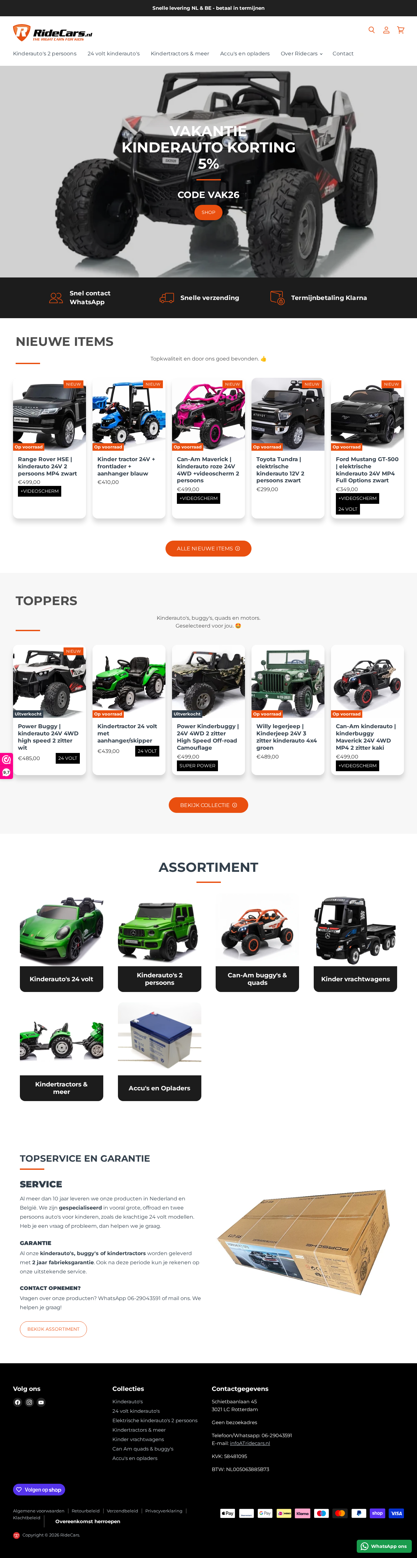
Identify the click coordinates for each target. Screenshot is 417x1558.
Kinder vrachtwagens (138, 1439)
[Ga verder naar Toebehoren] (159, 1051)
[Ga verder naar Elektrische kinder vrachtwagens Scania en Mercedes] (355, 942)
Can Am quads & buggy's (142, 1449)
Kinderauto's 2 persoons (45, 53)
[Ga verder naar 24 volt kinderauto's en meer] (61, 942)
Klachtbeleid (26, 1517)
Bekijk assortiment (53, 1329)
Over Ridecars (300, 53)
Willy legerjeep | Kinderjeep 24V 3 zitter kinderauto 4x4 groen (286, 737)
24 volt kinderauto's (114, 53)
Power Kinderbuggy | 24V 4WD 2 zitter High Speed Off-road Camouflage (208, 737)
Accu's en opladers (245, 53)
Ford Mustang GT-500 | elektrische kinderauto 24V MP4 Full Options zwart (367, 470)
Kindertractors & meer (180, 53)
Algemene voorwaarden (39, 1510)
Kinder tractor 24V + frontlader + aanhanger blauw (126, 466)
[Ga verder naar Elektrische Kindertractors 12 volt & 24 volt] (61, 1051)
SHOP (209, 212)
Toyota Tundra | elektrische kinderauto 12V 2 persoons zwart (280, 470)
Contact (343, 53)
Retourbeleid (86, 1510)
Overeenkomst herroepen (87, 1521)
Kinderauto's (127, 1401)
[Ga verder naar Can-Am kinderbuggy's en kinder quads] (257, 942)
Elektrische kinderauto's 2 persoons (154, 1420)
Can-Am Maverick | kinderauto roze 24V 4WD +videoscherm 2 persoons (208, 470)
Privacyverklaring (163, 1510)
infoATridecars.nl (250, 1443)
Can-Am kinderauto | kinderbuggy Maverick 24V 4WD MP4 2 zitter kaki (366, 737)
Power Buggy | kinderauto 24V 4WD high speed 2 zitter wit (48, 737)
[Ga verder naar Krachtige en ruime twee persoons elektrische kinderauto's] (159, 942)
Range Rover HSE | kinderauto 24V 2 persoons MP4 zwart (47, 466)
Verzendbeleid (122, 1510)
